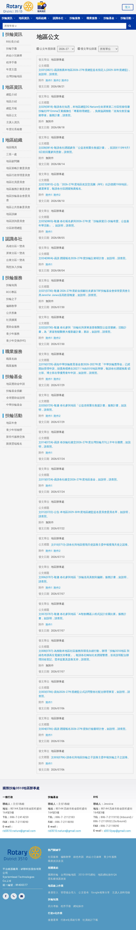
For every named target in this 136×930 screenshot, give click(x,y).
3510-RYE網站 (86, 874)
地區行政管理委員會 (18, 175)
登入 (127, 7)
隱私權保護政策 (57, 878)
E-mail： (8, 826)
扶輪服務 (75, 18)
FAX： (6, 822)
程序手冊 (11, 62)
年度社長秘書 (14, 129)
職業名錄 (11, 358)
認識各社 (58, 18)
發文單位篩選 (88, 48)
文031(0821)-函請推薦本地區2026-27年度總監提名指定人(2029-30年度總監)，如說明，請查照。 (85, 72)
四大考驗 (53, 906)
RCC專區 (11, 292)
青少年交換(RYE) (16, 340)
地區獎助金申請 (15, 384)
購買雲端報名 (14, 443)
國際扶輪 (53, 874)
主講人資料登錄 (121, 892)
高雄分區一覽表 (15, 246)
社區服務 (53, 856)
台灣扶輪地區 (14, 76)
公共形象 (11, 313)
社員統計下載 (90, 919)
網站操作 (78, 906)
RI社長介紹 (12, 41)
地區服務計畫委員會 (18, 189)
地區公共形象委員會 (18, 207)
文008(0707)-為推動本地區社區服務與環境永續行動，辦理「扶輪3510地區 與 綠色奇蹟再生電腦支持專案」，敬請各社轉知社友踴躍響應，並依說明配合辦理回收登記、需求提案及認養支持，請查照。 (84, 655)
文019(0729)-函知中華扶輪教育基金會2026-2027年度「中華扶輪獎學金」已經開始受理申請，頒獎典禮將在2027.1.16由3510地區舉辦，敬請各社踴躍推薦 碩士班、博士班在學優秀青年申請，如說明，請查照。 (84, 368)
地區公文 (11, 115)
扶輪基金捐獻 (14, 390)
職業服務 (92, 18)
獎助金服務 (12, 326)
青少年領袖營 (14, 429)
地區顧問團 (12, 161)
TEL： (6, 817)
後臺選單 (53, 919)
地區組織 (41, 18)
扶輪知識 (11, 285)
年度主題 (11, 69)
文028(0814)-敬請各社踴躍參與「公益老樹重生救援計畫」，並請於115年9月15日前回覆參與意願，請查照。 (84, 150)
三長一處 (11, 154)
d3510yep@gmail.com (117, 830)
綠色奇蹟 (78, 856)
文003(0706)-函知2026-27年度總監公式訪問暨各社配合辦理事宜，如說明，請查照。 (84, 694)
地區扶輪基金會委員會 (18, 198)
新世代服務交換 (15, 436)
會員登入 (53, 892)
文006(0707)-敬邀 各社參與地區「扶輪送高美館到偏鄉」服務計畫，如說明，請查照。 (84, 579)
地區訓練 (11, 214)
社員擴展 (11, 319)
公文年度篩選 (47, 48)
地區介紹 (11, 101)
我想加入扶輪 (14, 267)
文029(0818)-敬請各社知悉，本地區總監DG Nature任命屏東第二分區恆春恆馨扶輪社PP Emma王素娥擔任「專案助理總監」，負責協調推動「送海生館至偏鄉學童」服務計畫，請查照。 (84, 111)
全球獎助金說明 (15, 397)
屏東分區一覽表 (15, 253)
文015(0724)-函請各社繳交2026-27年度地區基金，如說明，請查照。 (79, 479)
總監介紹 (11, 94)
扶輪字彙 (11, 48)
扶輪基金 (109, 18)
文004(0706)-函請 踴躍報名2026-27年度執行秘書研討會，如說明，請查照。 (83, 728)
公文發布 (83, 892)
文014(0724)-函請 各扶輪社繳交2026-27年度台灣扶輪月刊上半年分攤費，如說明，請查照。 (85, 444)
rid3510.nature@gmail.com (19, 830)
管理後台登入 (68, 892)
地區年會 (11, 423)
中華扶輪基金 (14, 404)
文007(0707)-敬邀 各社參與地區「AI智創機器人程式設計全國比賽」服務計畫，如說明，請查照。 (82, 616)
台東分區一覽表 (15, 260)
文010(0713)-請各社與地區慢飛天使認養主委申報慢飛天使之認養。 (90, 544)
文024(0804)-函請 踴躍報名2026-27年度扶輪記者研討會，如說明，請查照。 (83, 258)
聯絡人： (8, 803)
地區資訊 (24, 18)
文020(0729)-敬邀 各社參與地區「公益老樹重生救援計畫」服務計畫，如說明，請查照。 (82, 407)
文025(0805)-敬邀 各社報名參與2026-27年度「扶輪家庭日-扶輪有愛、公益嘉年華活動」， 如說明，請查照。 (84, 223)
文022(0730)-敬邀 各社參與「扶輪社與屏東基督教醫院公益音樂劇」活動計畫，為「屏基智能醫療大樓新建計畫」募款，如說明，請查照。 (82, 329)
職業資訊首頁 (55, 861)
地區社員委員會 (15, 182)
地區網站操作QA (107, 874)
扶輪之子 (11, 299)
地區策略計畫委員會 (18, 168)
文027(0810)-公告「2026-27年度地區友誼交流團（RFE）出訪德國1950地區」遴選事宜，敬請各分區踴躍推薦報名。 (84, 186)
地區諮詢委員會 (15, 221)
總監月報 (11, 108)
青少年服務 (12, 333)
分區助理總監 (14, 228)
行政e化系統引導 (70, 919)
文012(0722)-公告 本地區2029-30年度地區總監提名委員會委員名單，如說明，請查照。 (85, 514)
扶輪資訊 (7, 18)
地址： (6, 808)
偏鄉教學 (11, 306)
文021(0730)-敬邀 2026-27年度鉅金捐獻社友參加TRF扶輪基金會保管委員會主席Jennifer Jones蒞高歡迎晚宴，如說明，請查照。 (84, 293)
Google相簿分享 (100, 892)
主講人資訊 (12, 122)
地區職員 (11, 147)
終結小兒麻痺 (14, 55)
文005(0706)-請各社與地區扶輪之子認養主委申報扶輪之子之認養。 (90, 757)
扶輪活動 (126, 18)
